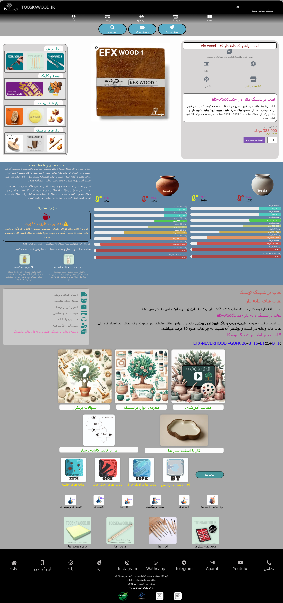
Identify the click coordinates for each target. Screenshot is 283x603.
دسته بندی (142, 31)
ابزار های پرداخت (48, 103)
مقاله (209, 20)
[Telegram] (184, 566)
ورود (73, 20)
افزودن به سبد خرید (254, 140)
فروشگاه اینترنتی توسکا (262, 10)
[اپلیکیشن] (42, 566)
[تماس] (268, 566)
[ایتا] (99, 566)
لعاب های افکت (73, 484)
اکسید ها (99, 507)
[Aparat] (212, 566)
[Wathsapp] (155, 566)
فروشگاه (175, 20)
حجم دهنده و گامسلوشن (68, 267)
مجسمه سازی (205, 546)
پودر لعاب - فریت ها (212, 507)
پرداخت (107, 20)
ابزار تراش (53, 48)
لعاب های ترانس (175, 484)
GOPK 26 (238, 343)
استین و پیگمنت (155, 507)
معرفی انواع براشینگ (141, 407)
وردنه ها (120, 546)
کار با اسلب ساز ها (184, 450)
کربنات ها (184, 507)
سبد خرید (141, 20)
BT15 (253, 343)
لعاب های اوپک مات (107, 484)
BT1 (275, 343)
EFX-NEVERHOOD (210, 343)
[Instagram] (127, 566)
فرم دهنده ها (77, 546)
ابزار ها (163, 546)
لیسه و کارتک (50, 75)
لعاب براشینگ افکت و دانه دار (234, 57)
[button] (96, 48)
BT (262, 343)
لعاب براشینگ (213, 57)
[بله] (70, 566)
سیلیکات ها (127, 507)
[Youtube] (240, 566)
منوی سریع (172, 31)
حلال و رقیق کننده (24, 267)
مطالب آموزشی (198, 407)
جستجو (112, 31)
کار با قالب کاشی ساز (99, 449)
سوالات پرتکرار (85, 407)
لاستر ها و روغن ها (70, 507)
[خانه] (14, 566)
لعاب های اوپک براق (141, 484)
